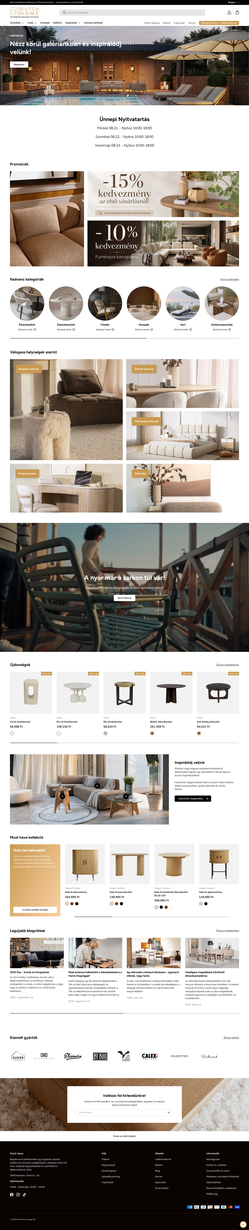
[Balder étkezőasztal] (171, 693)
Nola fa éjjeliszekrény (210, 892)
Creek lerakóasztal (20, 721)
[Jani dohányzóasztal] (218, 693)
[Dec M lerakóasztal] (78, 693)
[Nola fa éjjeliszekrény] (219, 864)
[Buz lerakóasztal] (124, 693)
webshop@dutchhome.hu (58, 2)
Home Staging (152, 23)
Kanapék (144, 324)
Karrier (192, 23)
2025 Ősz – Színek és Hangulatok (29, 972)
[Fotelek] (105, 303)
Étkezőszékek (27, 324)
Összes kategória (229, 279)
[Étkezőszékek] (27, 303)
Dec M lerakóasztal (67, 721)
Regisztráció (108, 1165)
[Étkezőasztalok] (66, 303)
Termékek (15, 22)
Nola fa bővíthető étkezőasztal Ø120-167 (171, 894)
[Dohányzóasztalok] (222, 303)
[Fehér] (171, 907)
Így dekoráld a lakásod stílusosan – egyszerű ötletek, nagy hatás (153, 974)
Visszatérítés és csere (218, 1170)
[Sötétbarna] (72, 903)
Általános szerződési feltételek (222, 1176)
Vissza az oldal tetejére (124, 1136)
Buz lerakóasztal (112, 721)
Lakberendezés (163, 1159)
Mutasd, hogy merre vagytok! (28, 77)
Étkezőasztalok (66, 324)
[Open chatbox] (243, 1224)
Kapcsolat (179, 23)
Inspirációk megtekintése (191, 798)
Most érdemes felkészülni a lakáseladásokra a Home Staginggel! (95, 974)
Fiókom (105, 1159)
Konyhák (45, 22)
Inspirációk (71, 22)
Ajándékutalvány (111, 1176)
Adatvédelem (213, 1182)
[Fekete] (77, 903)
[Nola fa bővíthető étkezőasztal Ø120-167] (174, 864)
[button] (237, 12)
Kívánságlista (109, 1170)
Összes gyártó (231, 1037)
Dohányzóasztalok (222, 324)
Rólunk (166, 23)
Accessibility (162, 1188)
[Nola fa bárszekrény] (85, 864)
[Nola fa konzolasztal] (130, 864)
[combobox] (132, 12)
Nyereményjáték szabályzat (221, 1188)
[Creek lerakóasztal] (31, 693)
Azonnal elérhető (93, 22)
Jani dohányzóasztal (208, 721)
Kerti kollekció (124, 598)
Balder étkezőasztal (161, 721)
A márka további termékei (35, 909)
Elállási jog (212, 1193)
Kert (182, 324)
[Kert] (183, 303)
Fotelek (105, 324)
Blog (157, 1170)
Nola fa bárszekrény (76, 892)
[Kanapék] (144, 303)
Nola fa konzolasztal (121, 892)
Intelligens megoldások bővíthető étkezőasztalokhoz (205, 974)
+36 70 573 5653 (35, 2)
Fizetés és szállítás (216, 1165)
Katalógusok (213, 1159)
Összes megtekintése (227, 664)
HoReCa (57, 22)
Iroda (30, 22)
